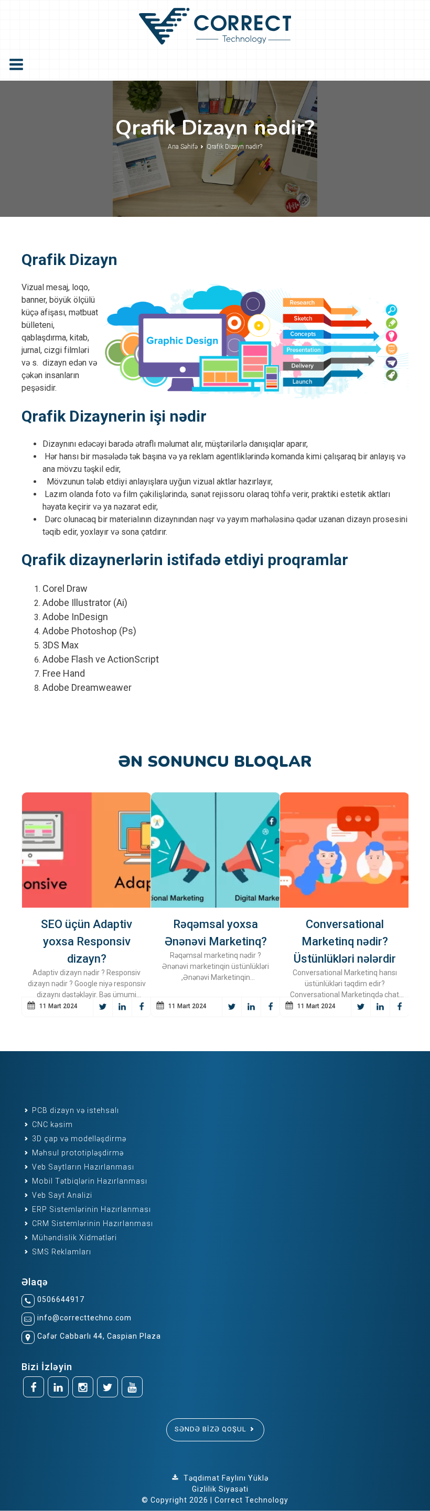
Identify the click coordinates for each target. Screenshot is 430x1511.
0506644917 (60, 1299)
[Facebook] (33, 1386)
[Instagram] (82, 1386)
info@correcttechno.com (84, 1318)
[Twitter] (107, 1386)
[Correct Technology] (215, 24)
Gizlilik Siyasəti (220, 1489)
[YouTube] (132, 1386)
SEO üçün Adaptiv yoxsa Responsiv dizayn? (86, 941)
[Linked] (58, 1386)
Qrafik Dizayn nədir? (234, 146)
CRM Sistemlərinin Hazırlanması (91, 1223)
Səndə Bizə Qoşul (212, 1429)
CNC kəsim (51, 1124)
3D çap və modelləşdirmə (78, 1138)
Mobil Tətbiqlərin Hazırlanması (88, 1181)
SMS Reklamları (60, 1252)
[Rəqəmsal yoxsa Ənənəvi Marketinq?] (215, 850)
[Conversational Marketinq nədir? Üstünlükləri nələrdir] (344, 850)
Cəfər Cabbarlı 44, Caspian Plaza (99, 1336)
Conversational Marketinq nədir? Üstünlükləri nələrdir (345, 941)
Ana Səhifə (183, 146)
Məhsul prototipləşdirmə (77, 1153)
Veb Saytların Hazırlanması (82, 1167)
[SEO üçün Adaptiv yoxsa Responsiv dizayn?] (86, 850)
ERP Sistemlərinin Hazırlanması (90, 1209)
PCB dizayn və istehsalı (74, 1110)
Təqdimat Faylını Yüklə (224, 1478)
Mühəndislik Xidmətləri (73, 1237)
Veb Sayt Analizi (61, 1195)
